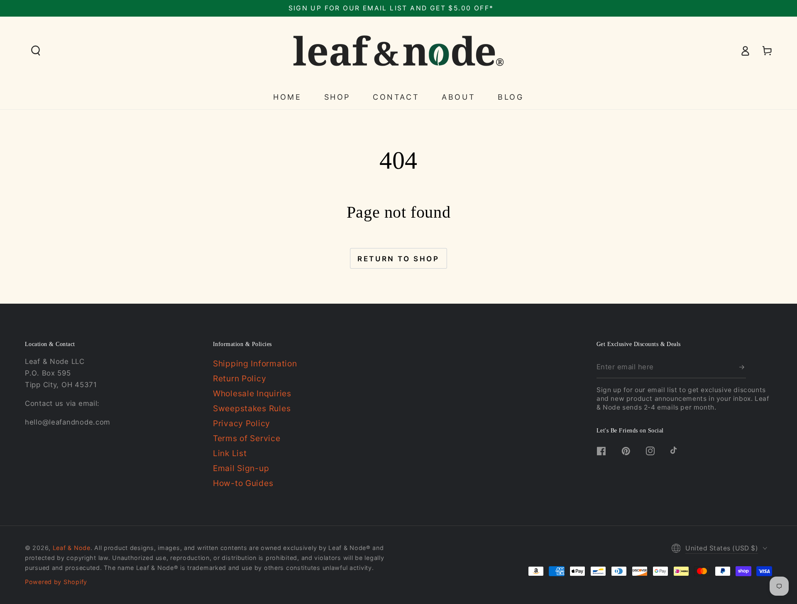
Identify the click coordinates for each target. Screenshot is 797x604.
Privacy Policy (241, 423)
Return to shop (398, 259)
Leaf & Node (71, 547)
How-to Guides (243, 483)
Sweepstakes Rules (252, 408)
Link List (230, 453)
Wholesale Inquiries (252, 393)
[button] (36, 51)
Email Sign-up (241, 468)
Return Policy (239, 378)
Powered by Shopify (56, 581)
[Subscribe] (742, 367)
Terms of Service (247, 438)
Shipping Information (255, 363)
